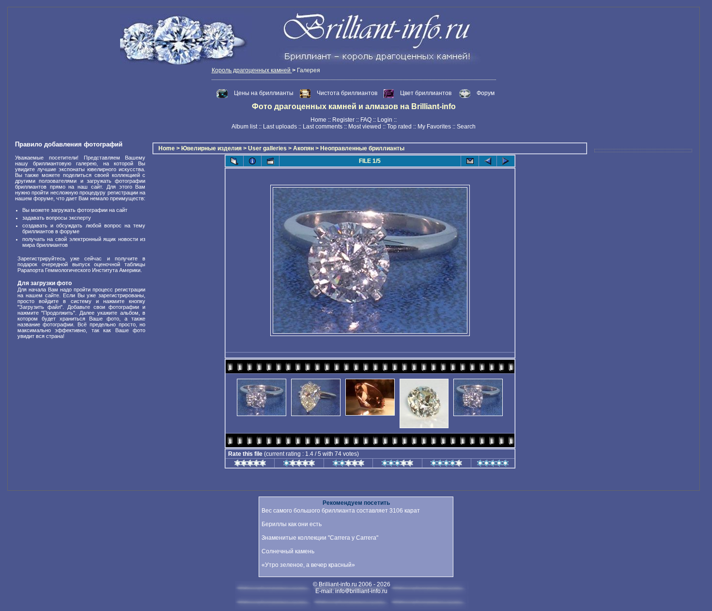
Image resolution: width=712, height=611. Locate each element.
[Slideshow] (270, 161)
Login (384, 119)
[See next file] (505, 161)
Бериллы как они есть (292, 524)
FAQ (365, 119)
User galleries (267, 148)
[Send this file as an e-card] (470, 161)
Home (318, 119)
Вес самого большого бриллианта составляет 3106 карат (341, 510)
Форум (486, 93)
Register (343, 119)
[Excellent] (446, 464)
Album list (244, 126)
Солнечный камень (288, 551)
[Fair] (348, 464)
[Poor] (299, 464)
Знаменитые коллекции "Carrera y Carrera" (320, 537)
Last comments (322, 126)
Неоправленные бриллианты (362, 148)
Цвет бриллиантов (425, 93)
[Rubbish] (250, 464)
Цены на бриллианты (264, 93)
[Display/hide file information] (252, 161)
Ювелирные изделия (211, 148)
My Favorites (434, 126)
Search (466, 126)
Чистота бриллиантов (348, 93)
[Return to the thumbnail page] (234, 161)
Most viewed (364, 126)
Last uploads (280, 126)
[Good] (397, 464)
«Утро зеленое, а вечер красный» (308, 565)
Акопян (303, 148)
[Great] (493, 464)
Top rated (399, 126)
